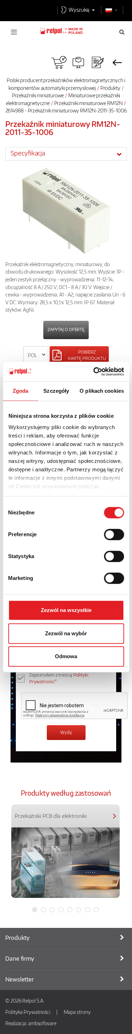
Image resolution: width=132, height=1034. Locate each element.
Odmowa (66, 656)
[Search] (122, 31)
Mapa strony (77, 1012)
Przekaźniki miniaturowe (38, 95)
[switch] (114, 534)
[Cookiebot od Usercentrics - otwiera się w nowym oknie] (94, 371)
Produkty (110, 88)
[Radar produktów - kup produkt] (59, 62)
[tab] (66, 153)
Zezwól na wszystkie (66, 610)
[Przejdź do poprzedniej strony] (117, 62)
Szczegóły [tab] (56, 391)
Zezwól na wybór (66, 633)
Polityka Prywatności (27, 1012)
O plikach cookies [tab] (102, 391)
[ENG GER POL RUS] (35, 355)
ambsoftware (42, 1023)
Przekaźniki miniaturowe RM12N (88, 103)
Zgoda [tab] (21, 391)
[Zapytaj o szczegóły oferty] (98, 62)
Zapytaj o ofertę (66, 329)
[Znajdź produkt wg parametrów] (78, 62)
